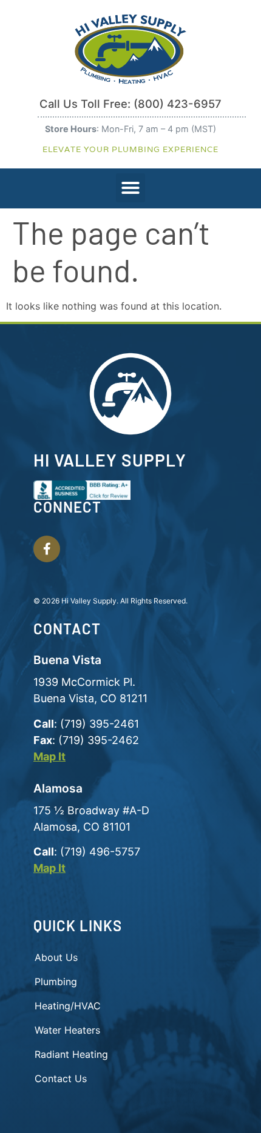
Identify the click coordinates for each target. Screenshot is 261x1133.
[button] (130, 187)
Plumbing (56, 981)
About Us (56, 957)
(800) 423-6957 (178, 103)
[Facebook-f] (46, 549)
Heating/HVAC (68, 1006)
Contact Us (61, 1078)
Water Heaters (67, 1030)
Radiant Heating (71, 1054)
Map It (49, 756)
